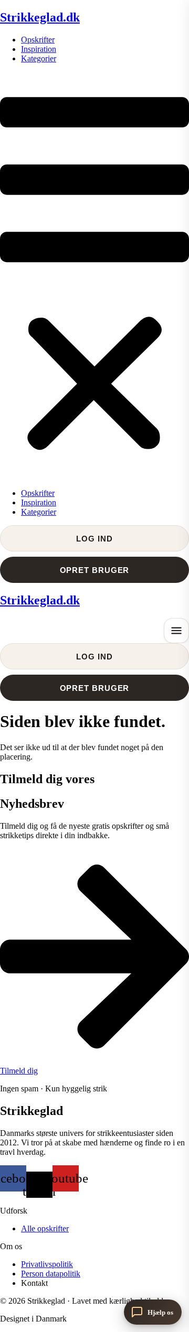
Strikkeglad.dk (40, 17)
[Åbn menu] (176, 630)
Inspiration (38, 49)
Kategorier (38, 58)
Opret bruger (95, 570)
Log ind (94, 538)
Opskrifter (38, 39)
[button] (94, 276)
